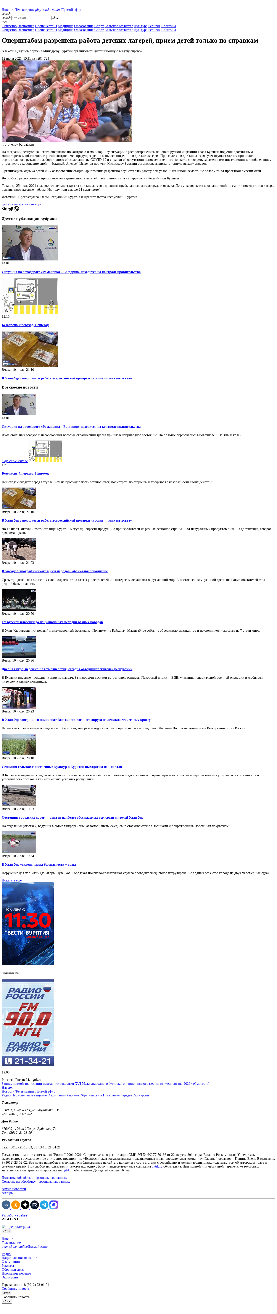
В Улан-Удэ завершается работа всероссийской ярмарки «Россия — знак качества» (67, 378)
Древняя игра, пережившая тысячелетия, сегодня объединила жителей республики (67, 669)
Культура (140, 26)
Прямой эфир (58, 9)
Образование (83, 26)
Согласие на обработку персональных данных (36, 1181)
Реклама (73, 1095)
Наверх (7, 1087)
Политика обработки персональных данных (34, 1177)
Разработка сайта (14, 1215)
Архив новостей (14, 1189)
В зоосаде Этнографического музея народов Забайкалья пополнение (55, 571)
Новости (8, 9)
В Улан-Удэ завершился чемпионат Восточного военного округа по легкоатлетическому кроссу (76, 720)
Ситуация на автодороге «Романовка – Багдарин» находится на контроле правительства (71, 272)
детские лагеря (13, 204)
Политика (168, 26)
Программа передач (117, 1095)
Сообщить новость (15, 1288)
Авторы (7, 1193)
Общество (9, 26)
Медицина (65, 26)
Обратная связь (91, 1095)
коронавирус (33, 204)
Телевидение (24, 9)
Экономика (26, 26)
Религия (154, 26)
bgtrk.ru (157, 1166)
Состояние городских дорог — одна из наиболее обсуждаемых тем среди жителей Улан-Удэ (72, 817)
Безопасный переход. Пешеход (25, 325)
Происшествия (46, 26)
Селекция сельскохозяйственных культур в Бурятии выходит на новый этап (62, 767)
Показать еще (12, 880)
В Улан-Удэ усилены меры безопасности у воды (39, 864)
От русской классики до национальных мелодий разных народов (52, 622)
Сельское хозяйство (119, 26)
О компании (57, 1095)
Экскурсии (141, 1095)
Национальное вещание (29, 1095)
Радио (6, 1095)
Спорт (99, 26)
